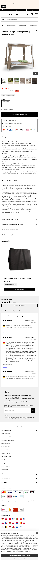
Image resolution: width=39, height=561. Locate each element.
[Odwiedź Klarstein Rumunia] (21, 523)
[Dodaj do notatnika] (37, 31)
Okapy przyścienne (6, 463)
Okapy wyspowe (5, 443)
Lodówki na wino (5, 433)
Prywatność (6, 415)
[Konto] (28, 14)
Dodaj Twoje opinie (20, 305)
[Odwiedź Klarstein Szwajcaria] (10, 519)
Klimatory (3, 459)
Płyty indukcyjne (5, 466)
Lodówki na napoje (6, 456)
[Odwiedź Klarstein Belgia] (6, 527)
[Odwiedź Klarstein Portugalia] (13, 527)
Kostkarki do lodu (5, 453)
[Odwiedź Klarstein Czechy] (6, 523)
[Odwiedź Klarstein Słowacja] (2, 523)
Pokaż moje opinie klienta (21, 384)
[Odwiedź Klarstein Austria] (6, 519)
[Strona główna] (4, 25)
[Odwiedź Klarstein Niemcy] (2, 519)
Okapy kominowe (5, 446)
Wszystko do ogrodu (11, 25)
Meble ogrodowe (22, 25)
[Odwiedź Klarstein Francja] (13, 519)
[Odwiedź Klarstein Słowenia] (17, 527)
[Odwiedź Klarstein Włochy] (17, 519)
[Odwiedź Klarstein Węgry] (10, 523)
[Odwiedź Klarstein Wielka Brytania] (24, 519)
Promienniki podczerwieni (8, 450)
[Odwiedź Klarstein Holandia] (10, 527)
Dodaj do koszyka (21, 114)
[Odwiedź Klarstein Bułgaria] (24, 523)
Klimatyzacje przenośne (7, 440)
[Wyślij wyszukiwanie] (3, 20)
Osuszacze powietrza (6, 437)
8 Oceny (13, 34)
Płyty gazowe (4, 469)
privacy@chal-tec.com (29, 418)
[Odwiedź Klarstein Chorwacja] (17, 523)
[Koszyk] (36, 14)
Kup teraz (4, 6)
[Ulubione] (32, 14)
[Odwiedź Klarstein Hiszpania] (21, 519)
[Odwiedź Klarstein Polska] (13, 523)
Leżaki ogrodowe (33, 25)
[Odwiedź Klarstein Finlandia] (2, 527)
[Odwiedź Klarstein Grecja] (21, 527)
